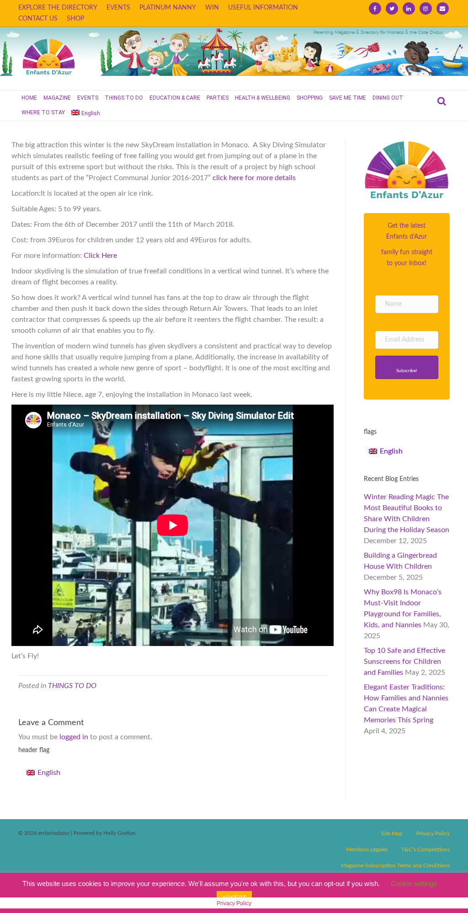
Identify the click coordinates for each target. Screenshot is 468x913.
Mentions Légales (367, 849)
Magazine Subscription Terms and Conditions (395, 865)
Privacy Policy (433, 833)
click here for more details (254, 178)
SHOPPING (310, 98)
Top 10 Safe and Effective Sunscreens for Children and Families (404, 661)
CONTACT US (38, 19)
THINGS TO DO (124, 98)
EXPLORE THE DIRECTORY (57, 8)
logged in (73, 737)
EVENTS (118, 8)
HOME (29, 98)
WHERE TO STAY (43, 112)
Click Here (100, 255)
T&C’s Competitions (425, 849)
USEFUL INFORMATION (263, 8)
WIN (212, 8)
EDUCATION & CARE (174, 98)
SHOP (75, 19)
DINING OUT (387, 98)
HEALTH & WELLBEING (262, 98)
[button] (407, 367)
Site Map (392, 833)
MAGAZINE (57, 98)
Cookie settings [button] (414, 883)
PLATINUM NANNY (167, 8)
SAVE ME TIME (347, 98)
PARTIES (218, 98)
